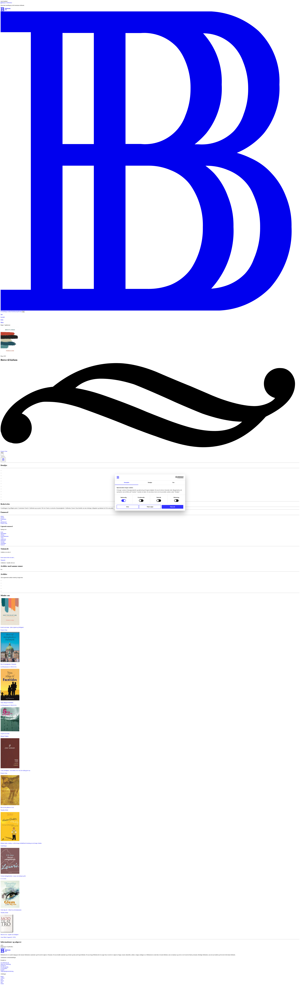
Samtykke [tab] (126, 482)
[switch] (141, 500)
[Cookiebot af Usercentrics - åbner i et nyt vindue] (176, 477)
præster (2, 517)
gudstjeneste (4, 522)
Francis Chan (4, 523)
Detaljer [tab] (150, 482)
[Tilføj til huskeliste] (3, 459)
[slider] (150, 342)
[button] (150, 946)
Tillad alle (172, 506)
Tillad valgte (150, 506)
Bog (2, 452)
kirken (2, 516)
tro (1, 520)
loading (2, 456)
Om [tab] (173, 482)
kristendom (3, 519)
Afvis (127, 506)
